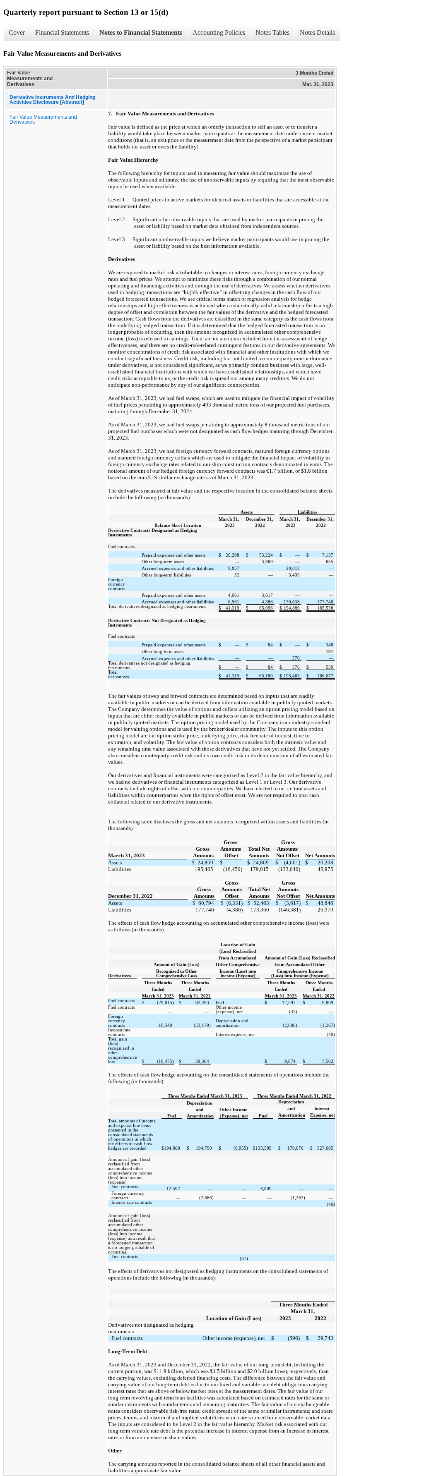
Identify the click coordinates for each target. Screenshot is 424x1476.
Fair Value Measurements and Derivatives (43, 119)
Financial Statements (62, 32)
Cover (17, 32)
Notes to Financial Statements (140, 32)
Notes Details (317, 32)
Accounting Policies (219, 32)
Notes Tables (272, 32)
